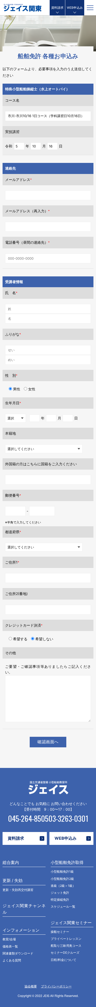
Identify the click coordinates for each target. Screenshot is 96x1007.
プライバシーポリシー (56, 986)
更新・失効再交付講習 (18, 890)
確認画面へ (48, 742)
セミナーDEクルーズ (65, 953)
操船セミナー (60, 932)
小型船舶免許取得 (67, 862)
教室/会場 (9, 939)
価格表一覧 (10, 946)
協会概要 (31, 986)
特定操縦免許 (60, 899)
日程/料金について (63, 960)
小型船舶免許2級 (62, 879)
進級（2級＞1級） (63, 886)
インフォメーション (21, 930)
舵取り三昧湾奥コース (66, 946)
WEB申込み (75, 8)
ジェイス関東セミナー (71, 922)
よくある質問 (12, 960)
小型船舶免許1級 (62, 871)
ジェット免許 (60, 893)
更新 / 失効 (13, 880)
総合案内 (11, 862)
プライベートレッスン (66, 939)
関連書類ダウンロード (18, 953)
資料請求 (57, 8)
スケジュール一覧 (63, 906)
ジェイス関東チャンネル (24, 909)
